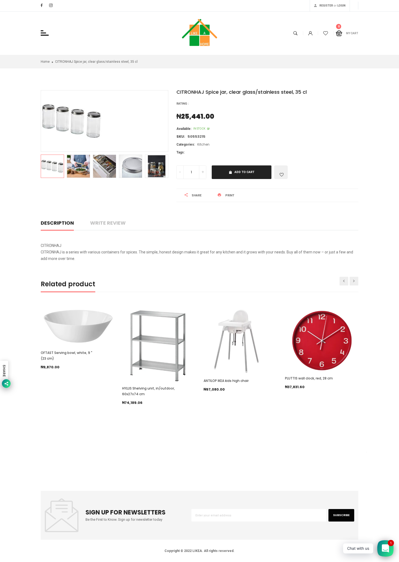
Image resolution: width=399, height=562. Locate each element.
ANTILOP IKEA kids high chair (226, 380)
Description (57, 222)
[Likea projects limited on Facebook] (42, 5)
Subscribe (341, 515)
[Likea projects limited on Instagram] (51, 5)
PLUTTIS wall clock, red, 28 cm (309, 378)
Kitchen (203, 144)
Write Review (108, 222)
